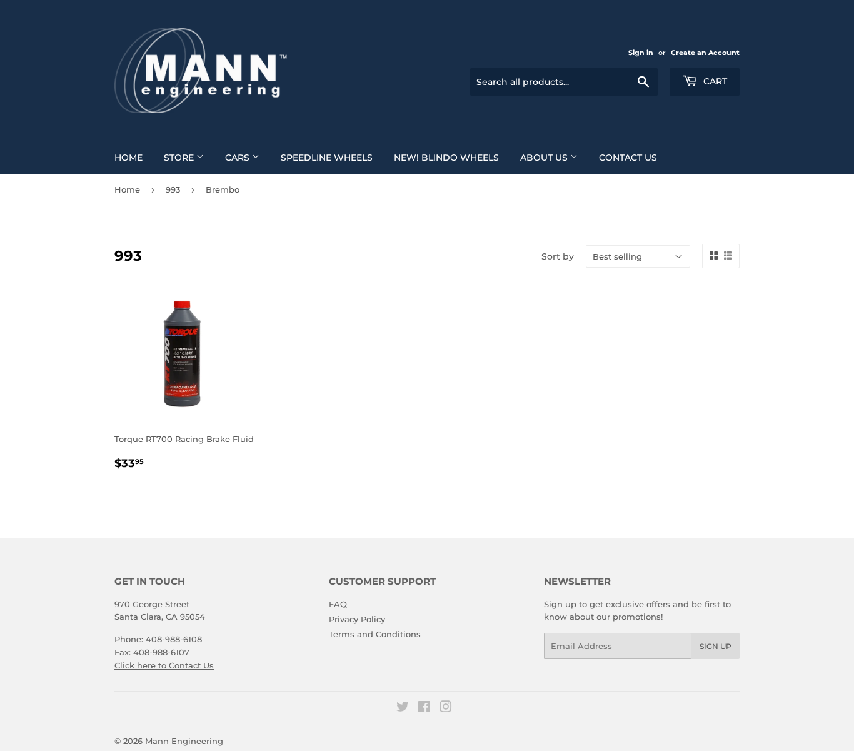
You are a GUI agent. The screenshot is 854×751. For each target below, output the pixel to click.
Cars (238, 157)
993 (173, 189)
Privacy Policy (357, 619)
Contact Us (628, 157)
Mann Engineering (184, 741)
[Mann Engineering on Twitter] (402, 708)
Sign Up (715, 646)
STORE (180, 157)
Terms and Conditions (375, 634)
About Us (545, 157)
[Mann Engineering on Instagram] (446, 708)
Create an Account (705, 52)
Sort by (557, 256)
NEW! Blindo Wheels (446, 157)
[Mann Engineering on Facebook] (424, 708)
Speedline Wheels (327, 157)
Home (128, 157)
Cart (714, 81)
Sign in (640, 52)
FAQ (338, 604)
